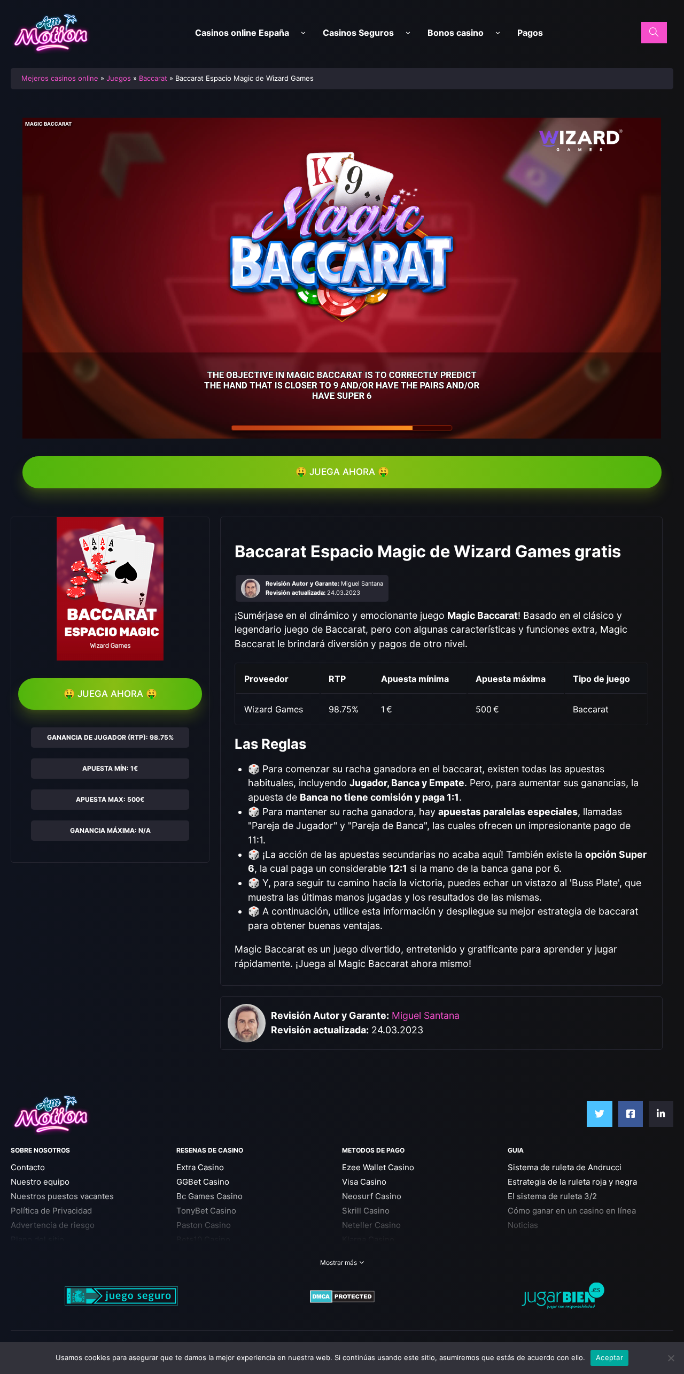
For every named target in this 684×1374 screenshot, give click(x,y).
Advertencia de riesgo (53, 1225)
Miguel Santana (426, 1015)
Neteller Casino (371, 1225)
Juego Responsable (48, 1254)
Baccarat (153, 78)
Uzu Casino (198, 1254)
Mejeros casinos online (59, 78)
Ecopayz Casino (372, 1254)
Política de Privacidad (51, 1211)
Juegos (118, 78)
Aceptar (609, 1357)
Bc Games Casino (209, 1196)
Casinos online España (242, 32)
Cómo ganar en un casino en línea (572, 1211)
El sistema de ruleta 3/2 (552, 1196)
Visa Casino (364, 1182)
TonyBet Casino (206, 1211)
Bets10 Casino (203, 1239)
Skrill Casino (366, 1211)
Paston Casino (203, 1225)
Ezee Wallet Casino (378, 1167)
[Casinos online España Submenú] (303, 33)
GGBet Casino (202, 1182)
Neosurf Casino (371, 1196)
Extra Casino (200, 1167)
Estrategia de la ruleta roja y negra (572, 1182)
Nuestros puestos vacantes (62, 1196)
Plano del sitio (37, 1239)
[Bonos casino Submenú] (498, 33)
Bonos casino (456, 32)
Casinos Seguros (358, 32)
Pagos (530, 32)
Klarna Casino (368, 1239)
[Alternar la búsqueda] (654, 32)
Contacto (28, 1167)
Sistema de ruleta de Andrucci (564, 1167)
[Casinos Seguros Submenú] (408, 33)
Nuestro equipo (40, 1182)
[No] (670, 1358)
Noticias (523, 1225)
